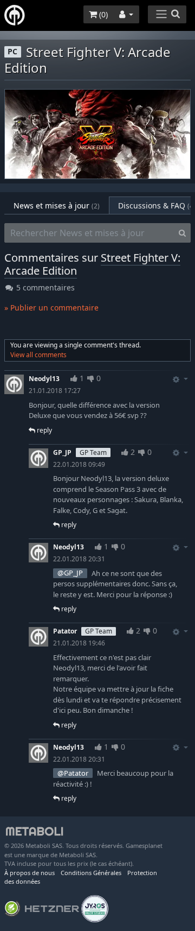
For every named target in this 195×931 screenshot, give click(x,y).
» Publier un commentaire (51, 307)
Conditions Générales (91, 873)
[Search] (182, 233)
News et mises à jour (57, 205)
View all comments (38, 355)
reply (43, 430)
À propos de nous (29, 873)
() (102, 14)
